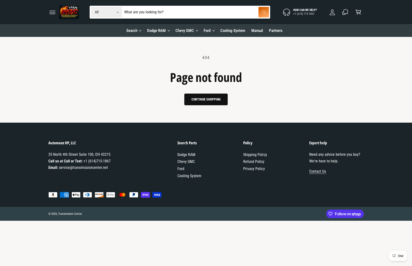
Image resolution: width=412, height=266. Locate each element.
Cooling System (189, 176)
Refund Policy (253, 161)
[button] (52, 12)
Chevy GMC (184, 30)
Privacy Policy (254, 168)
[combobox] (196, 12)
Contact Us (317, 171)
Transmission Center (70, 214)
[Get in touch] (345, 12)
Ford (207, 30)
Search (131, 30)
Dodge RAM (156, 30)
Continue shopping (206, 99)
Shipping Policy (255, 154)
